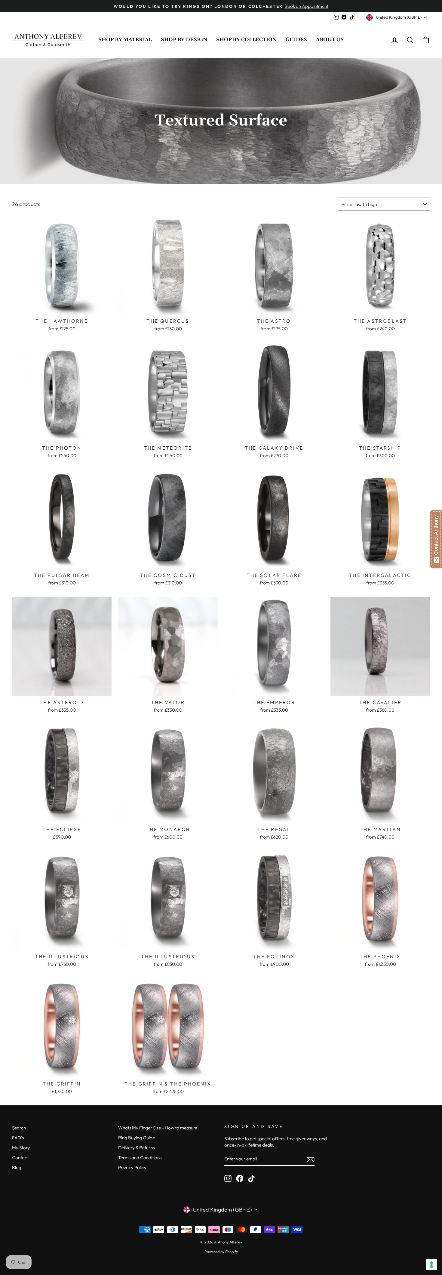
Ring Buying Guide (136, 1138)
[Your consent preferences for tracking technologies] (431, 1264)
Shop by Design (184, 39)
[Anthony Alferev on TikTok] (251, 1178)
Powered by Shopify (221, 1251)
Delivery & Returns (136, 1147)
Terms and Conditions (139, 1157)
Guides (296, 39)
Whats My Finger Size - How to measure (157, 1128)
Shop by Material (125, 39)
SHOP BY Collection (246, 39)
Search (19, 1128)
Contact (20, 1157)
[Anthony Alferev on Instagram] (228, 1178)
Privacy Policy (132, 1167)
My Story (21, 1147)
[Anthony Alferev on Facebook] (239, 1178)
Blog (16, 1167)
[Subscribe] (311, 1159)
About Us (330, 39)
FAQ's (18, 1138)
